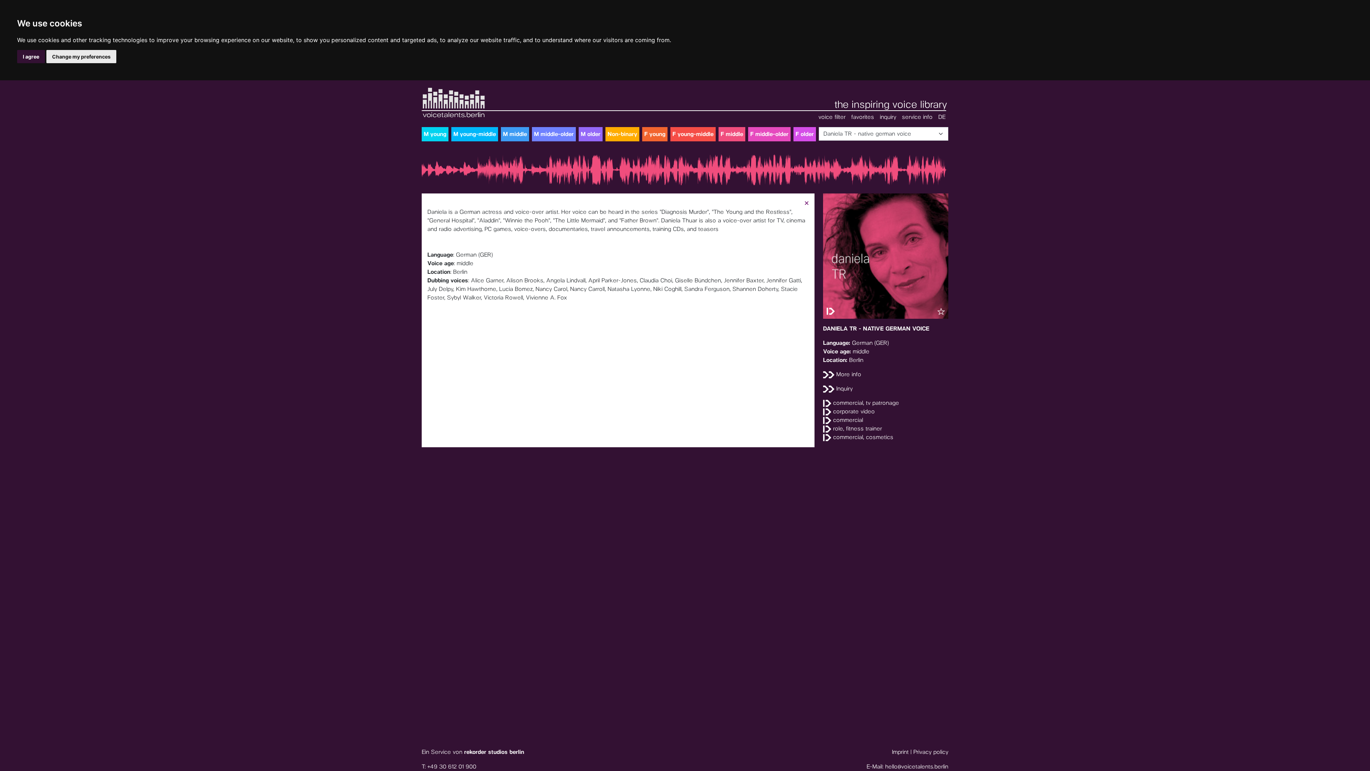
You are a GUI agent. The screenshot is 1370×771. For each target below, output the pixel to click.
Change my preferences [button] (81, 57)
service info (917, 117)
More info (847, 374)
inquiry (888, 117)
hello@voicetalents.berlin (916, 766)
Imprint (900, 752)
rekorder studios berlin (494, 752)
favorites (862, 117)
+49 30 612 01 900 (451, 766)
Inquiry (843, 388)
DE (941, 117)
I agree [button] (31, 57)
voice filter (832, 117)
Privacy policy (930, 752)
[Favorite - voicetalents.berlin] (941, 311)
